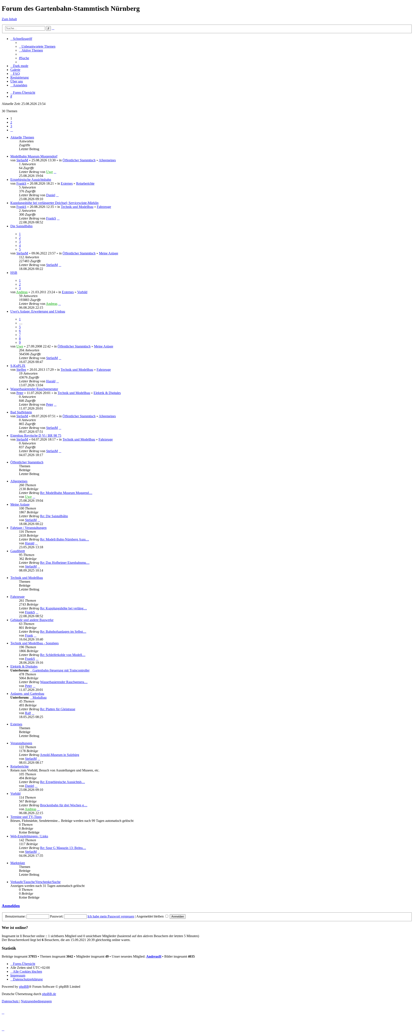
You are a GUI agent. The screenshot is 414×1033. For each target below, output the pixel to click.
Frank (29, 635)
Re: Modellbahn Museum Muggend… (66, 493)
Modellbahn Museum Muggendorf (33, 156)
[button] (11, 130)
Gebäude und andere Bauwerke (31, 620)
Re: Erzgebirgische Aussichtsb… (62, 782)
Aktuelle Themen (22, 137)
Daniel (50, 195)
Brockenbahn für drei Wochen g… (63, 805)
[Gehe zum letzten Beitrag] (55, 172)
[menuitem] (37, 46)
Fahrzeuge (104, 207)
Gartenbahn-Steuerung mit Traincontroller (61, 670)
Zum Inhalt (9, 19)
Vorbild (82, 292)
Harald (50, 381)
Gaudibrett (17, 551)
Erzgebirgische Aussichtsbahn (30, 179)
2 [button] (11, 122)
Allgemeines (107, 160)
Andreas (22, 292)
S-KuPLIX (17, 366)
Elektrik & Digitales (107, 393)
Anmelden (11, 906)
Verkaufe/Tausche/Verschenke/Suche (35, 882)
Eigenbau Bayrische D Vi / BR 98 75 (35, 435)
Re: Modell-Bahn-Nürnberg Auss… (64, 539)
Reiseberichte (85, 183)
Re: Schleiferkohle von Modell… (62, 655)
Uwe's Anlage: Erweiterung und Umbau (37, 311)
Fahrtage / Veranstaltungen (28, 528)
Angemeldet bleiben (150, 916)
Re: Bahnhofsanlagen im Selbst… (63, 631)
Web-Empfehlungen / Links (29, 836)
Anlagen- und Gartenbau (27, 693)
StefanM (22, 160)
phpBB (24, 986)
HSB (13, 272)
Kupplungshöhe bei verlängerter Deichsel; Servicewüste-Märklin (54, 203)
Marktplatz (17, 863)
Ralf (28, 713)
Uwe (49, 172)
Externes (67, 183)
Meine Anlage (108, 253)
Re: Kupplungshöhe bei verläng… (63, 608)
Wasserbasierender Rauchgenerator (34, 389)
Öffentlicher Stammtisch (79, 160)
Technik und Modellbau (77, 207)
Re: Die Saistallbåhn (54, 516)
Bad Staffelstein (21, 412)
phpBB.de (49, 994)
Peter (19, 393)
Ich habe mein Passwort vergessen (111, 916)
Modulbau (40, 697)
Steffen (21, 369)
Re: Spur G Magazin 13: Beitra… (63, 848)
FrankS (21, 183)
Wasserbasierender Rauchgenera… (64, 682)
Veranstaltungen (21, 743)
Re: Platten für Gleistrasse (57, 709)
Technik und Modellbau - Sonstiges (34, 643)
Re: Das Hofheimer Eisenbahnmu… (64, 562)
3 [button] (11, 126)
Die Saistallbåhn (21, 226)
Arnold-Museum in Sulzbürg (59, 755)
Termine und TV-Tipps (26, 817)
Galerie (15, 70)
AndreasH (153, 956)
